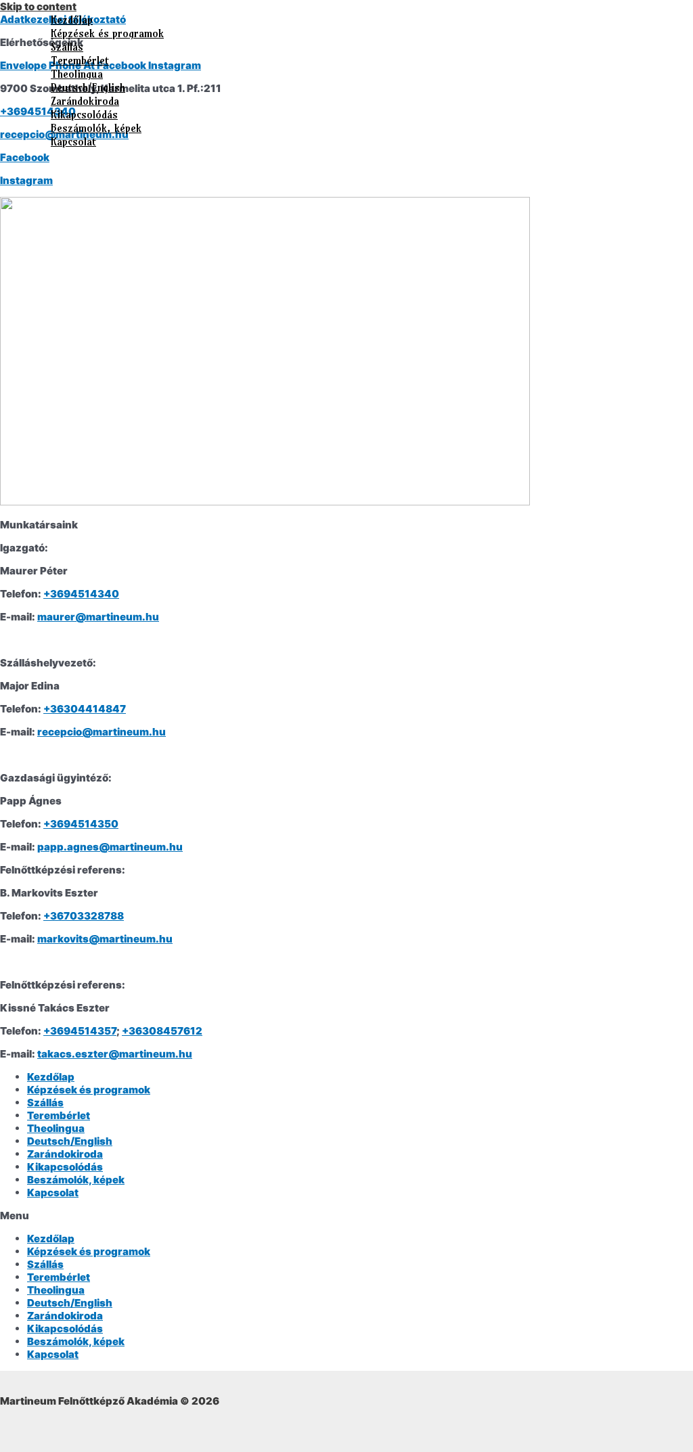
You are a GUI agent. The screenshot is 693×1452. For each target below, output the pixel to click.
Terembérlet (80, 60)
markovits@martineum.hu (105, 938)
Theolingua (77, 74)
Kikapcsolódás (84, 114)
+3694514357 (79, 1030)
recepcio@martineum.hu (101, 731)
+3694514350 (80, 823)
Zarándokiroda (85, 101)
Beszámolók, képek (96, 128)
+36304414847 (84, 708)
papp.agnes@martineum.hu (110, 846)
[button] (346, 1215)
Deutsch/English (88, 87)
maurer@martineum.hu (98, 616)
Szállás (67, 46)
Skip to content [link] (38, 6)
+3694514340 (81, 593)
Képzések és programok (107, 33)
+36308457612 (162, 1030)
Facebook (24, 157)
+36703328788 (83, 915)
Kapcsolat (73, 141)
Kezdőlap (72, 19)
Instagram (26, 180)
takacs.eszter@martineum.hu (114, 1053)
